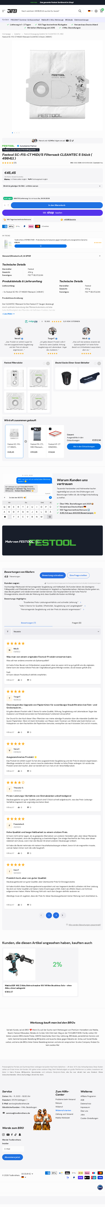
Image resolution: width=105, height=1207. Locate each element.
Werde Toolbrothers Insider (11, 1142)
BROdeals (69, 20)
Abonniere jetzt (13, 1157)
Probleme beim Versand (65, 1099)
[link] (14, 433)
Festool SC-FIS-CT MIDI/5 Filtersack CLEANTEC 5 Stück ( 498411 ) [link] (14, 446)
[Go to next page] (63, 915)
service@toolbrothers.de (18, 1113)
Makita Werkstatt (63, 1118)
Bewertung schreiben (52, 575)
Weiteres (86, 1091)
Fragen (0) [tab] (76, 623)
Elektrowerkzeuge (81, 20)
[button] (8, 163)
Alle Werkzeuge (3, 11)
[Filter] (7, 632)
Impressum (85, 1107)
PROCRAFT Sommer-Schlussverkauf (25, 20)
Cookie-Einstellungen (89, 1118)
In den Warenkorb (56, 205)
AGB (82, 1100)
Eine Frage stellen (78, 575)
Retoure (59, 1103)
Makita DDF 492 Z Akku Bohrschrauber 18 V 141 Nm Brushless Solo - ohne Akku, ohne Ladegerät (38, 986)
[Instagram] (70, 141)
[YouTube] (67, 141)
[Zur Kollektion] (48, 363)
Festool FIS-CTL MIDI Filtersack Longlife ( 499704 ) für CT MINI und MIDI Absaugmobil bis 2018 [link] (36, 446)
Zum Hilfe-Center (62, 1093)
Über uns (84, 1111)
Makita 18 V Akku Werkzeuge (52, 20)
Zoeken (80, 11)
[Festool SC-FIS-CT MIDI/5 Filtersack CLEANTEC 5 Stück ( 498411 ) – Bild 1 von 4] (57, 85)
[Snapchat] (19, 1134)
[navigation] (12, 132)
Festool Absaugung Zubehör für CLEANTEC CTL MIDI (43, 34)
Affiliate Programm (88, 1096)
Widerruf (59, 1106)
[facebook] (12, 1135)
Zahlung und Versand (64, 1114)
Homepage (6, 34)
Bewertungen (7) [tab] (28, 623)
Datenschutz (86, 1103)
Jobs (82, 1114)
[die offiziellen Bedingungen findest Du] (37, 150)
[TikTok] (73, 141)
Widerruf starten (63, 1110)
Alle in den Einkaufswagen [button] (84, 446)
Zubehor (17, 34)
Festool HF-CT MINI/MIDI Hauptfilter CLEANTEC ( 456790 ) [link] (54, 446)
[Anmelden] (96, 11)
